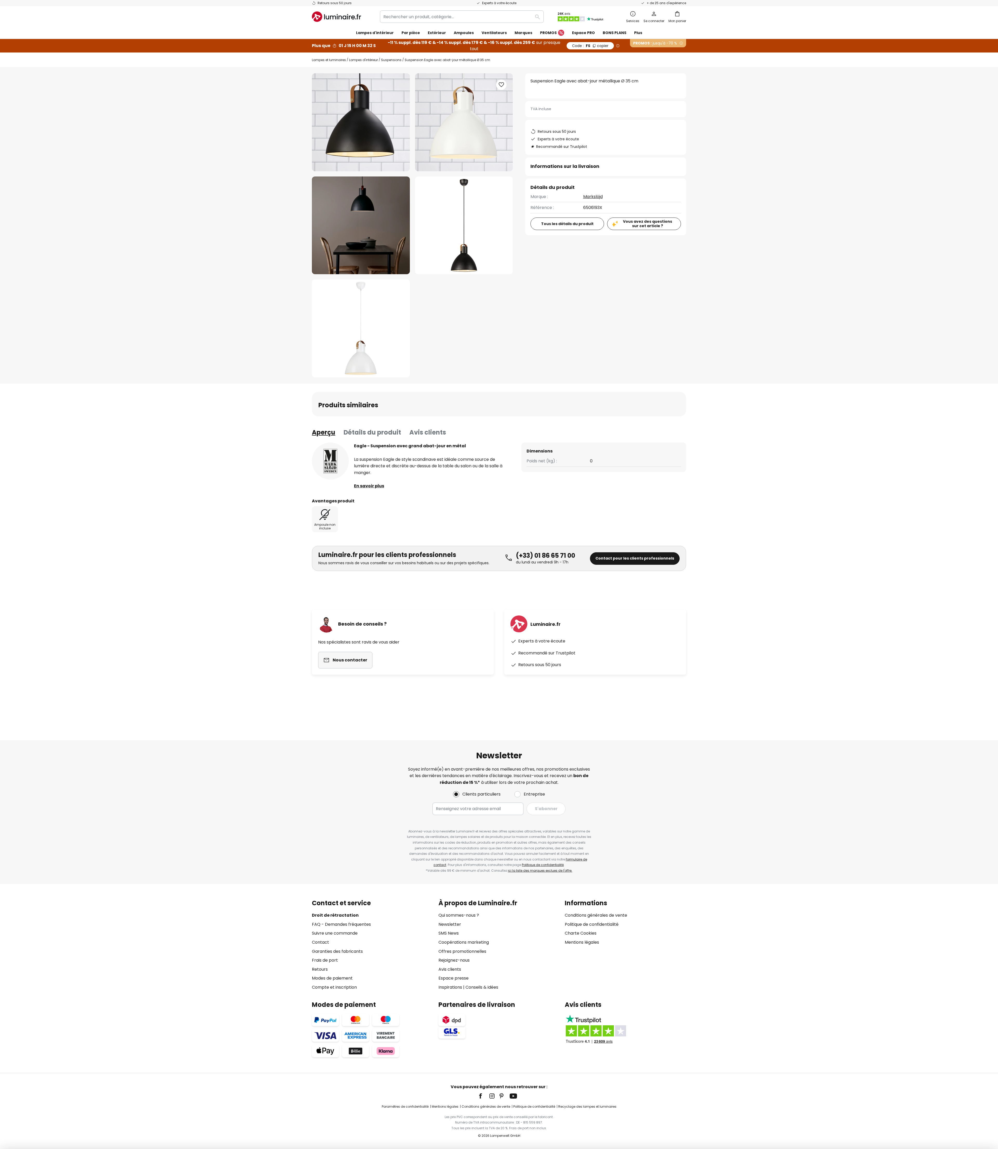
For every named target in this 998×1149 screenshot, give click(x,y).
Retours (320, 969)
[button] (361, 225)
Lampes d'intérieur (363, 60)
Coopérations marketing (463, 942)
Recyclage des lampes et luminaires (587, 1106)
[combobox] (461, 17)
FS (590, 45)
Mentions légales (582, 942)
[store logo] (336, 16)
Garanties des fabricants (337, 951)
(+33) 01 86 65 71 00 (545, 555)
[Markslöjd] (330, 461)
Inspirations (450, 987)
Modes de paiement (332, 978)
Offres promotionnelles (462, 951)
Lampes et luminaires (329, 60)
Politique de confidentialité (543, 865)
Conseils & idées (481, 987)
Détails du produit (372, 432)
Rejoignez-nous (454, 960)
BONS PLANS (614, 32)
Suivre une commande (335, 933)
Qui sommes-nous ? (458, 915)
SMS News (448, 933)
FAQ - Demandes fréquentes (341, 924)
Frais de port (325, 960)
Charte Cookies (580, 933)
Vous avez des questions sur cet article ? (647, 223)
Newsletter (449, 924)
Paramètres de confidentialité (405, 1106)
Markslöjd (593, 197)
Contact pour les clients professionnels (634, 558)
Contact (320, 942)
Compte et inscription (334, 987)
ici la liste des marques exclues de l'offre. (540, 870)
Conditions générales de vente (596, 915)
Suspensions (391, 60)
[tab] (323, 432)
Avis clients (427, 432)
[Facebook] (484, 1096)
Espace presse (453, 978)
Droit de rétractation (335, 915)
